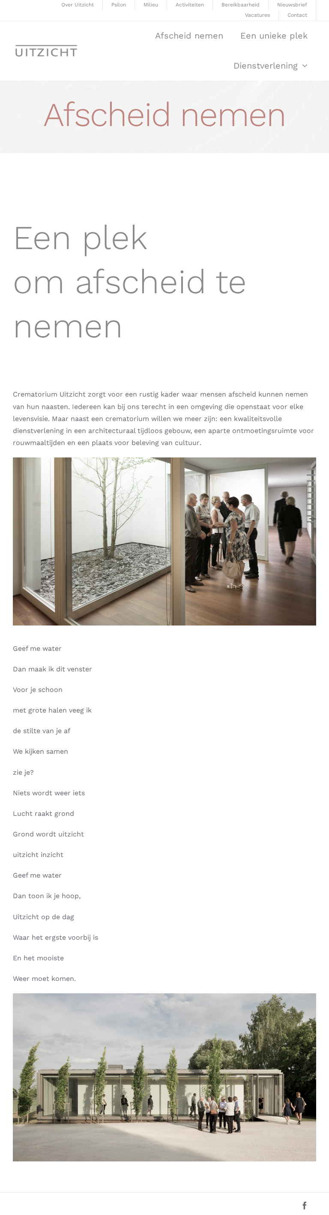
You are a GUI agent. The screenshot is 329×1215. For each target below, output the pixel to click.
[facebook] (304, 1205)
